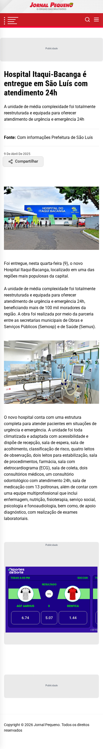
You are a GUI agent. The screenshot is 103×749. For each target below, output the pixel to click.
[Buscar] (87, 19)
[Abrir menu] (96, 19)
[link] (51, 6)
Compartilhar (26, 161)
